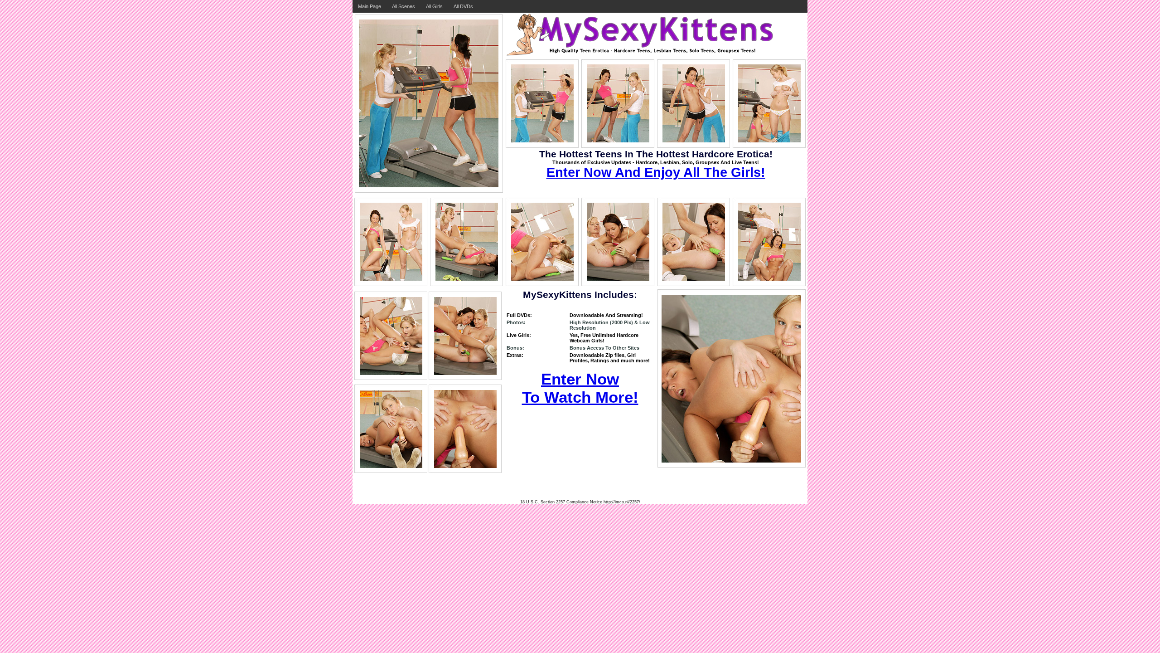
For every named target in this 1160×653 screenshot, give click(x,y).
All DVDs (463, 6)
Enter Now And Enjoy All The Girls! (655, 172)
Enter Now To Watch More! (580, 388)
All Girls (434, 6)
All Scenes (403, 6)
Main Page (369, 6)
